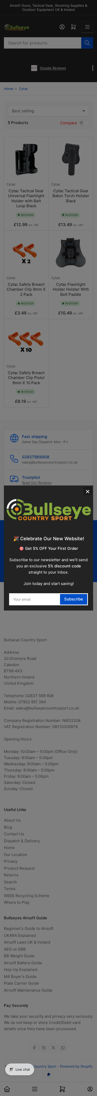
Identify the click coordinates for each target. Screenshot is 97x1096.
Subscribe (73, 599)
